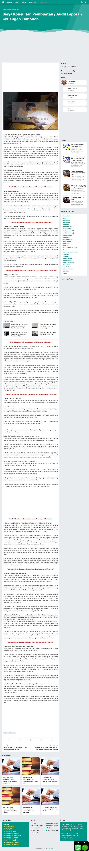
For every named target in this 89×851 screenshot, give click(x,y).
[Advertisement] (44, 48)
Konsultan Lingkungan (52, 825)
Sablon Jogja (67, 830)
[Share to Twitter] (19, 740)
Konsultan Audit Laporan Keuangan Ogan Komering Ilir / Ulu (50, 809)
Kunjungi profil (71, 83)
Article (34, 823)
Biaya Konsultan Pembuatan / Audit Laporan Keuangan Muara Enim (30, 780)
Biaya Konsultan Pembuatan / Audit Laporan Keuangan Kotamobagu (46, 748)
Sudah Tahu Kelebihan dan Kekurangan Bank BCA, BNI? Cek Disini (77, 158)
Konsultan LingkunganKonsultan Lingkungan (37, 828)
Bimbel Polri (44, 2)
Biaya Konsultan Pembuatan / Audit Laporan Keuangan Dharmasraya (48, 326)
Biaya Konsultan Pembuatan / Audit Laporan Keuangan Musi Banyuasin (10, 780)
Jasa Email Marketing (52, 823)
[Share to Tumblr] (52, 740)
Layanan (9, 2)
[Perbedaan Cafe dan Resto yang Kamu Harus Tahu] (66, 173)
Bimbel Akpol (32, 2)
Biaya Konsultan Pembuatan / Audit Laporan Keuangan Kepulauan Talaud (20, 334)
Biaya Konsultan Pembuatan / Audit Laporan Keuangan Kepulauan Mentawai (20, 326)
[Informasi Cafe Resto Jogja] (3, 2)
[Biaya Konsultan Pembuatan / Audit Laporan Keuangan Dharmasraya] (35, 325)
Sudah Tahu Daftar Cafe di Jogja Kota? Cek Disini (78, 186)
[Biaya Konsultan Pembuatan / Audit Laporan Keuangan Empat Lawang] (11, 796)
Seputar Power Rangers (37, 833)
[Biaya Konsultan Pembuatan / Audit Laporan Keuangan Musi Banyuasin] (11, 766)
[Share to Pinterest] (30, 740)
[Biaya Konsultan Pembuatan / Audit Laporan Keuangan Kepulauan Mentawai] (6, 325)
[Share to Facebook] (8, 740)
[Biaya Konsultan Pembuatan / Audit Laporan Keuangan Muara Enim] (31, 766)
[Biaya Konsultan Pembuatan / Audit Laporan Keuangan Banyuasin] (31, 796)
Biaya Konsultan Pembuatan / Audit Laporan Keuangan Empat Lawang (10, 809)
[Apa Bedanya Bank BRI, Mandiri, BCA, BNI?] (66, 147)
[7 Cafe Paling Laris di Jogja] (66, 200)
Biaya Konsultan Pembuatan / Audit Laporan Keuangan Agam (48, 334)
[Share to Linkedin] (41, 740)
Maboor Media (50, 848)
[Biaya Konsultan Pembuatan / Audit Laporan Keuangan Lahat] (50, 766)
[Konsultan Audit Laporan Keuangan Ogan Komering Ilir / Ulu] (50, 796)
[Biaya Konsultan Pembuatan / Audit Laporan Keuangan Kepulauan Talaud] (6, 333)
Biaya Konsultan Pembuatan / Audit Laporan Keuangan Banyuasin (28, 809)
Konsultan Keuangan (10, 732)
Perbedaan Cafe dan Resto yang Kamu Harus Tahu (78, 172)
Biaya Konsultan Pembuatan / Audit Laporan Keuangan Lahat (50, 779)
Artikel (16, 2)
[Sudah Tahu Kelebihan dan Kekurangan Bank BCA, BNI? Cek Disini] (66, 159)
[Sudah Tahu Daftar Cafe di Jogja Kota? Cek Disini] (66, 187)
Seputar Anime (36, 830)
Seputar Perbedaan (52, 830)
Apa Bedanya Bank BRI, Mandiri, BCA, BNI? (77, 145)
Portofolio (23, 2)
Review (49, 828)
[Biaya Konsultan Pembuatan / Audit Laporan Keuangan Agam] (35, 333)
